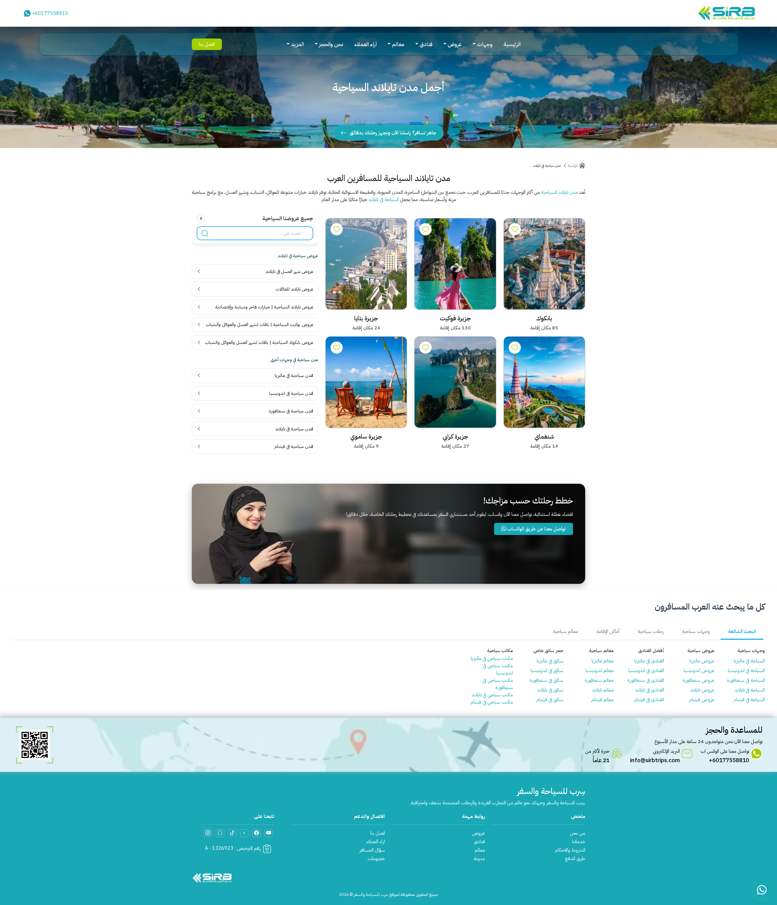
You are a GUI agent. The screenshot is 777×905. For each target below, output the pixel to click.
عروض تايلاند (702, 690)
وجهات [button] (485, 44)
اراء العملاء (375, 841)
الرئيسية (512, 44)
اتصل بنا (207, 44)
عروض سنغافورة (698, 680)
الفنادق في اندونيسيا (646, 670)
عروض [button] (455, 44)
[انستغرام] (208, 833)
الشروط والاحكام (570, 850)
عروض (478, 833)
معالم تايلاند (603, 690)
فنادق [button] (426, 44)
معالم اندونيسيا (599, 670)
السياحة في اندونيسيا (746, 670)
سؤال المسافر (372, 850)
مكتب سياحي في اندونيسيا (498, 669)
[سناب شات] (220, 833)
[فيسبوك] (256, 833)
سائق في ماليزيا (550, 660)
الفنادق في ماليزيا (649, 660)
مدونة (479, 858)
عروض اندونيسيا (699, 670)
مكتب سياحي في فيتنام (491, 702)
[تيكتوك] (232, 833)
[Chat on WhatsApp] (762, 890)
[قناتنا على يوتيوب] (268, 833)
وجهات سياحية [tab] (696, 631)
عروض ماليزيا (702, 660)
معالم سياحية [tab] (565, 631)
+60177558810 (50, 13)
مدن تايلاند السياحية (559, 192)
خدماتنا (578, 841)
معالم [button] (398, 44)
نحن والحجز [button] (331, 44)
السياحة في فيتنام (749, 699)
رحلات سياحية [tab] (651, 631)
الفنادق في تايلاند (649, 690)
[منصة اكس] (244, 833)
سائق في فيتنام (549, 699)
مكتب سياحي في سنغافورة (498, 684)
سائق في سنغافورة (546, 680)
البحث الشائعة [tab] (742, 631)
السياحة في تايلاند (383, 199)
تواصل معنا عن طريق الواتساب (536, 529)
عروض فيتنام (701, 699)
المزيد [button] (297, 44)
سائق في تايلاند (550, 690)
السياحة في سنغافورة (746, 680)
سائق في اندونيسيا (547, 670)
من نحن (577, 833)
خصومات (376, 858)
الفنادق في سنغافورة (645, 680)
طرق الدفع (575, 858)
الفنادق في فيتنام (649, 699)
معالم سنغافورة (599, 680)
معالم (480, 850)
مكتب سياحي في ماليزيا (492, 658)
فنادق (479, 841)
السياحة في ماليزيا (749, 660)
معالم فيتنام (602, 699)
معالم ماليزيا (603, 660)
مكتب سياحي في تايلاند (492, 694)
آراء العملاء (365, 44)
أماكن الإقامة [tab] (607, 631)
